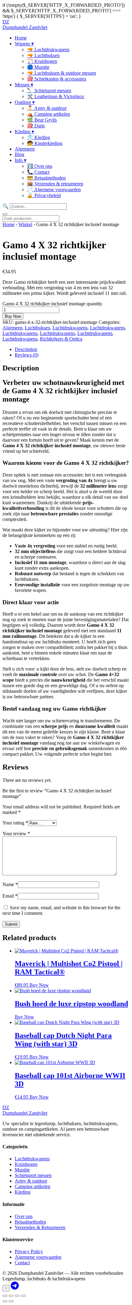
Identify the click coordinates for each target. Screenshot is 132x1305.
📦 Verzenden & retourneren (55, 183)
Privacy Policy (29, 1251)
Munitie (22, 1169)
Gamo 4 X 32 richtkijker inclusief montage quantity (52, 303)
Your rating (15, 822)
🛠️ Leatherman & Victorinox (55, 96)
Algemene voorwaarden (38, 1257)
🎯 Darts (36, 125)
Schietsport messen (33, 1175)
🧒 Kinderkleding (44, 143)
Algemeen (25, 148)
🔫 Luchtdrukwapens (48, 49)
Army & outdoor (31, 1180)
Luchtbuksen (37, 327)
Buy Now (13, 316)
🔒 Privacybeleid (44, 195)
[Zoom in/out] (4, 1296)
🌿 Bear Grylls (42, 119)
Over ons (24, 1216)
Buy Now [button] (39, 985)
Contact (22, 1262)
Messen (24, 84)
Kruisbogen (26, 1164)
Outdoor (25, 102)
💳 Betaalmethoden (46, 177)
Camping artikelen (32, 1186)
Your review (16, 833)
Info (20, 160)
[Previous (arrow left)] (4, 1301)
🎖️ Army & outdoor (47, 108)
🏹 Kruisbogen (42, 61)
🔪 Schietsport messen (49, 90)
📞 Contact (38, 172)
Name (10, 884)
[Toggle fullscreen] (11, 1296)
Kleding (24, 131)
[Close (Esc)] (23, 1296)
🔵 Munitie (38, 67)
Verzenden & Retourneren (40, 1227)
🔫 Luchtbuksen (43, 55)
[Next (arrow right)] (11, 1301)
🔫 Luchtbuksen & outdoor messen (61, 73)
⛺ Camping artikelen (48, 114)
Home (21, 37)
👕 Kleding (38, 137)
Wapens (24, 43)
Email (9, 895)
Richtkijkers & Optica (61, 338)
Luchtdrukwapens (69, 327)
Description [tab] (26, 349)
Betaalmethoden (30, 1221)
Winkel (25, 224)
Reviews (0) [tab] (26, 354)
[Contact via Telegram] (15, 1288)
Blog (19, 154)
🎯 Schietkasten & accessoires (56, 78)
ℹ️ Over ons (39, 166)
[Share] (17, 1296)
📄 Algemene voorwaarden (54, 189)
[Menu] (4, 214)
